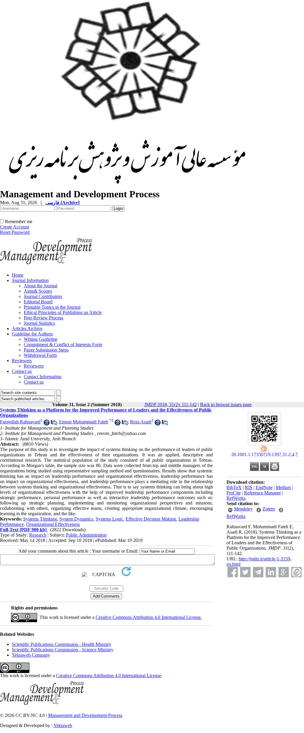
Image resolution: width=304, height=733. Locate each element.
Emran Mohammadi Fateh (83, 421)
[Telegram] (258, 572)
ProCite (234, 492)
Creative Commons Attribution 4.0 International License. (149, 617)
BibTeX (234, 487)
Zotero (268, 508)
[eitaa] (296, 572)
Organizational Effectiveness (53, 524)
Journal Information (30, 280)
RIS (248, 487)
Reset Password (15, 232)
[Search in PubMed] (54, 423)
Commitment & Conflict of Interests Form (63, 344)
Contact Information (42, 376)
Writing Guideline (40, 339)
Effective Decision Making (151, 518)
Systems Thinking (40, 518)
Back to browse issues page (226, 404)
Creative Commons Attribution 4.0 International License (108, 675)
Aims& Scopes (38, 291)
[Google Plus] (283, 572)
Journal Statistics (39, 323)
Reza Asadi (140, 421)
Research (37, 534)
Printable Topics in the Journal (52, 307)
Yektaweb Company (31, 655)
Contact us (22, 371)
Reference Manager (262, 492)
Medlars (283, 487)
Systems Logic (109, 518)
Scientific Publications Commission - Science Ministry (62, 649)
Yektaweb (62, 725)
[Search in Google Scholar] (47, 423)
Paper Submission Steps (46, 349)
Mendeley (243, 508)
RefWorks (236, 498)
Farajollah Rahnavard (20, 421)
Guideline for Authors (32, 333)
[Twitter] (245, 572)
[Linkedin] (271, 572)
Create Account (14, 226)
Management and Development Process (85, 715)
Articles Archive (27, 328)
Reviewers (22, 360)
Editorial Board (38, 301)
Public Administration (86, 534)
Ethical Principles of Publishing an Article (63, 312)
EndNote (264, 487)
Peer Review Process (43, 317)
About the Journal (40, 285)
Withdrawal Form (40, 355)
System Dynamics (76, 518)
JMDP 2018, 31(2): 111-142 (170, 404)
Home (17, 275)
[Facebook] (232, 572)
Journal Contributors (43, 296)
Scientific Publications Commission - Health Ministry (61, 644)
